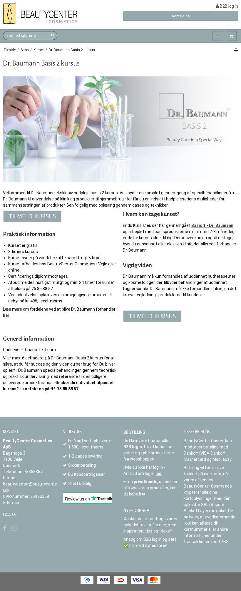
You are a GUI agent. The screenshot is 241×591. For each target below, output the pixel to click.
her (158, 473)
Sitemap (11, 502)
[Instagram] (13, 528)
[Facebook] (4, 528)
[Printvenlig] (236, 50)
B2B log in (228, 6)
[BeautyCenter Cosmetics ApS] (41, 14)
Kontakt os (181, 16)
